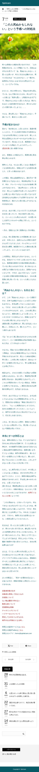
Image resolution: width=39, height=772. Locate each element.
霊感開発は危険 (8, 607)
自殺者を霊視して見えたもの (12, 594)
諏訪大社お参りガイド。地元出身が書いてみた (22, 704)
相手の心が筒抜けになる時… (12, 620)
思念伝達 (6, 148)
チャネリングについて (10, 610)
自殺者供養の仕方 (8, 591)
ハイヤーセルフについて (11, 614)
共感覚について (8, 597)
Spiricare (6, 3)
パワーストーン (11, 749)
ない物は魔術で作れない (11, 601)
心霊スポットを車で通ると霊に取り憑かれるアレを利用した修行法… (22, 694)
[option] (19, 753)
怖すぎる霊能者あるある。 (18, 675)
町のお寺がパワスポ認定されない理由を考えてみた (22, 713)
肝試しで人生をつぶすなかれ (12, 617)
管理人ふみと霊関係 (19, 19)
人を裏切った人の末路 (16, 684)
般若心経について (8, 604)
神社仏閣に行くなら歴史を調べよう (21, 721)
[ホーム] (3, 9)
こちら (22, 627)
